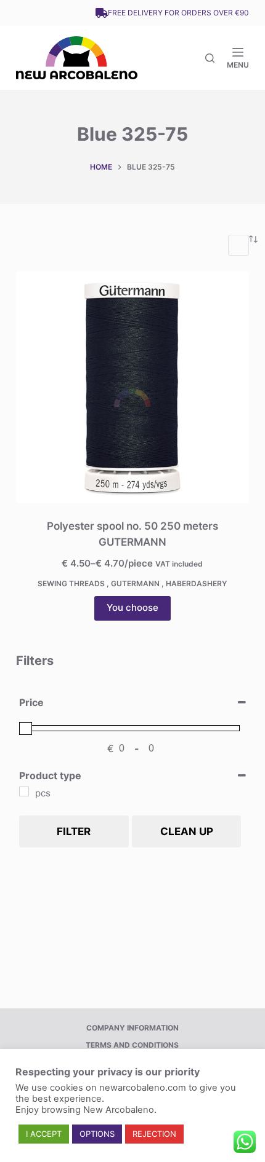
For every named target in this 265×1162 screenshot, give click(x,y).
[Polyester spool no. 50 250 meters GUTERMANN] (132, 387)
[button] (43, 1134)
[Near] (209, 58)
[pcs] (24, 791)
